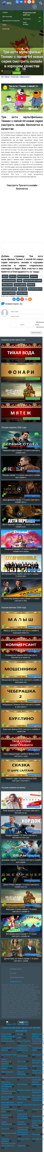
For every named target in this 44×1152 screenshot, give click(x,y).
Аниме (20, 1034)
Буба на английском (37, 1037)
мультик (5, 276)
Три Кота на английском (22, 1128)
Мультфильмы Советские (23, 1098)
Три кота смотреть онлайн (32, 280)
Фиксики (36, 1134)
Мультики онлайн (23, 276)
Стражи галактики (21, 1123)
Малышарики (7, 1072)
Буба (19, 1038)
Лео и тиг (21, 1061)
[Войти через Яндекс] (25, 2)
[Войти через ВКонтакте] (21, 2)
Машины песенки (9, 1077)
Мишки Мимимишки (37, 1083)
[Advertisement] (22, 217)
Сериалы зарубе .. (32, 378)
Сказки (20, 1110)
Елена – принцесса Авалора (6, 1061)
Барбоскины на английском (8, 1037)
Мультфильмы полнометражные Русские (9, 1104)
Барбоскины (37, 1034)
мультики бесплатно (35, 289)
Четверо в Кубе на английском (8, 1144)
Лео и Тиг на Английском (37, 1061)
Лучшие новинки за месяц (13, 787)
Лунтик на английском (22, 1067)
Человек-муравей (5, 1140)
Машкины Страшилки (37, 1078)
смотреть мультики (9, 293)
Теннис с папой (7, 284)
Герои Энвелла (23, 1041)
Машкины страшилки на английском (7, 1084)
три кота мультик (19, 284)
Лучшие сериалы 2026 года (13, 427)
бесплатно (31, 284)
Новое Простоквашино (24, 1103)
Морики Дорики (24, 1090)
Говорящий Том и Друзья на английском (24, 1048)
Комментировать (36, 332)
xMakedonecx (8, 71)
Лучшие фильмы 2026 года (13, 607)
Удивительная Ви (8, 1133)
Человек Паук (23, 1139)
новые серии (23, 289)
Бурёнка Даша (7, 1041)
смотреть (34, 276)
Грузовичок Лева (8, 1055)
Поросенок (37, 1105)
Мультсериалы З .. (32, 358)
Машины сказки (24, 1077)
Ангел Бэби (6, 1034)
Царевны (21, 1146)
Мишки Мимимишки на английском (8, 1091)
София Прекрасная (6, 1123)
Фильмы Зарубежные (31, 418)
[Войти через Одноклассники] (33, 2)
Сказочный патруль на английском (22, 1116)
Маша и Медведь (21, 1073)
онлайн (19, 280)
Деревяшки (22, 1056)
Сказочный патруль (6, 1116)
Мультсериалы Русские (7, 1098)
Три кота (16, 73)
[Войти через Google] (29, 2)
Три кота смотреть (9, 280)
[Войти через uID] (17, 2)
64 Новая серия (22, 293)
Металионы (22, 1084)
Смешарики (37, 1116)
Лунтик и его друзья (7, 1067)
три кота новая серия (9, 289)
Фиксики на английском (22, 1133)
